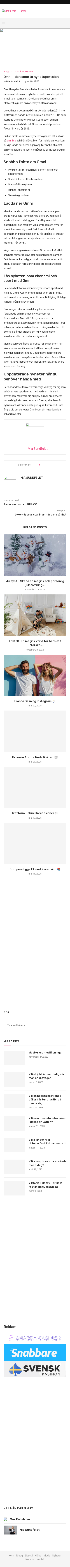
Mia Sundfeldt (13, 81)
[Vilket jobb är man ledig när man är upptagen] (14, 1079)
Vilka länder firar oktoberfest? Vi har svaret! (47, 1141)
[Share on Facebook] (45, 464)
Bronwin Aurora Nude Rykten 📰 (35, 757)
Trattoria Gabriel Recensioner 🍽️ (35, 813)
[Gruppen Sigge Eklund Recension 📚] (35, 843)
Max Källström (20, 1519)
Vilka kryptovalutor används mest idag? (47, 1163)
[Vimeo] (47, 23)
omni (10, 140)
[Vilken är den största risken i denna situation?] (14, 1123)
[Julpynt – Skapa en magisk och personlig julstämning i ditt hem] (35, 555)
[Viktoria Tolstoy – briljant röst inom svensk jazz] (14, 1188)
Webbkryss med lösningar (46, 1052)
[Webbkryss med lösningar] (14, 1058)
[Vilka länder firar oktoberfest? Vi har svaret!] (14, 1145)
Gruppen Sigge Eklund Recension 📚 (35, 869)
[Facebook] (43, 23)
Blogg (6, 71)
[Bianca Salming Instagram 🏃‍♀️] (35, 675)
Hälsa (38, 1555)
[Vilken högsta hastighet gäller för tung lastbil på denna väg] (14, 1101)
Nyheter (29, 71)
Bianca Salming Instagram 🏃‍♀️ (35, 701)
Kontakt (41, 1559)
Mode (47, 1555)
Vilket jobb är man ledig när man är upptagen (46, 1076)
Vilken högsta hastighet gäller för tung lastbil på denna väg (45, 1099)
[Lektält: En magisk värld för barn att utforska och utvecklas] (35, 615)
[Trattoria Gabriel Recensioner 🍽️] (35, 787)
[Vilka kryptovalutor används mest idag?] (14, 1167)
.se (14, 140)
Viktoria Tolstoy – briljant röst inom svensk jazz (45, 1184)
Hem (11, 1555)
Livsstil (17, 71)
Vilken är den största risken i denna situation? (47, 1120)
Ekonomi (29, 1559)
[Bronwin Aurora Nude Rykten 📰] (35, 731)
